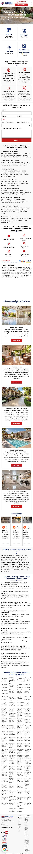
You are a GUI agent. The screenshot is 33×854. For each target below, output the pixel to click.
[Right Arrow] (29, 265)
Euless (26, 827)
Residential (20, 818)
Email (19, 116)
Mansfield (27, 841)
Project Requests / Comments (11, 128)
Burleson (26, 820)
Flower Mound (27, 830)
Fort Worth (27, 831)
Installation (20, 817)
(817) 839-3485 (5, 824)
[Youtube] (12, 828)
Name (4, 110)
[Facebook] (4, 828)
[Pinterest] (6, 828)
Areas (19, 828)
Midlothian (27, 843)
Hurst (26, 836)
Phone (4, 116)
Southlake (27, 851)
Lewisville (27, 840)
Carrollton (27, 821)
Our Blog (19, 827)
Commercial (20, 819)
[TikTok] (10, 828)
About (19, 825)
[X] (8, 828)
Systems (19, 820)
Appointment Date (8, 122)
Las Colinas (27, 839)
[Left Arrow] (25, 265)
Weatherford (27, 850)
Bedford (26, 819)
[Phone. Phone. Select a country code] (4, 119)
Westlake (27, 849)
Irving (26, 834)
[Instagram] (2, 828)
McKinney (27, 842)
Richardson (27, 848)
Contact (19, 826)
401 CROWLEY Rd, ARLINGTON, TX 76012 (7, 820)
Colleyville (27, 822)
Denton (26, 826)
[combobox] (24, 125)
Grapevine (27, 835)
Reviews (19, 824)
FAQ (18, 831)
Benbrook (27, 817)
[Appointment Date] (3, 125)
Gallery (19, 823)
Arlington (27, 818)
